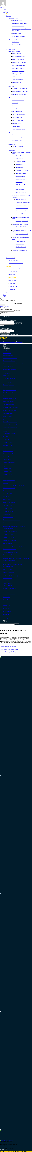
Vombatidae (12, 289)
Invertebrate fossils (10, 258)
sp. (16, 53)
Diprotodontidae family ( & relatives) (15, 485)
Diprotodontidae (13, 277)
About (4, 11)
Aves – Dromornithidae (15, 268)
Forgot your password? (5, 306)
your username (18, 301)
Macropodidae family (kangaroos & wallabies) (14, 526)
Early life (8, 16)
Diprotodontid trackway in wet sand (9, 649)
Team (4, 295)
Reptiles (11, 98)
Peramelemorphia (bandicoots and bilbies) (13, 546)
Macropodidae (12, 280)
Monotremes (12, 144)
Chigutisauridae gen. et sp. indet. (20, 91)
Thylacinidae (12, 283)
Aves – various (13, 271)
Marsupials (12, 150)
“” (23, 202)
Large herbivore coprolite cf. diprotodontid (10, 651)
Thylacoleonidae (13, 286)
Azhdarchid (15, 103)
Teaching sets (9, 292)
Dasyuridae (12, 274)
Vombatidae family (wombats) (19, 250)
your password (18, 303)
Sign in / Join (6, 316)
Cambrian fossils (13, 39)
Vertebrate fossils (10, 49)
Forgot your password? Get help (8, 326)
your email (17, 310)
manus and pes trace (8, 646)
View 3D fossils (7, 13)
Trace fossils (9, 266)
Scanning (5, 12)
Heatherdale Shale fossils (18, 44)
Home (4, 9)
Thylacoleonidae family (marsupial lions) (13, 564)
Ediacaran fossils (13, 18)
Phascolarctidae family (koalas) (20, 224)
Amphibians (12, 86)
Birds (10, 132)
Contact (5, 296)
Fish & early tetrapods (14, 51)
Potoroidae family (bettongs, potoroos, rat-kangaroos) (16, 558)
